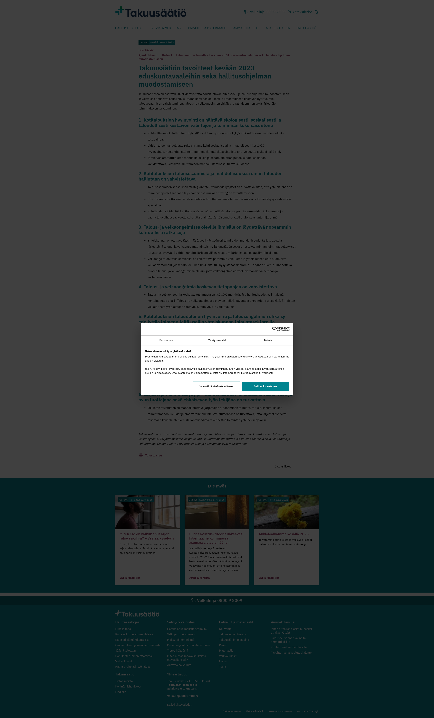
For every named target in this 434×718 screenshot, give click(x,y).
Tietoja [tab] (268, 340)
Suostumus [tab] (166, 340)
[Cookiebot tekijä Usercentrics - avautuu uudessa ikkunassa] (275, 329)
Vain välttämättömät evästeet (216, 386)
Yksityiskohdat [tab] (217, 340)
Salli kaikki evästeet (265, 386)
